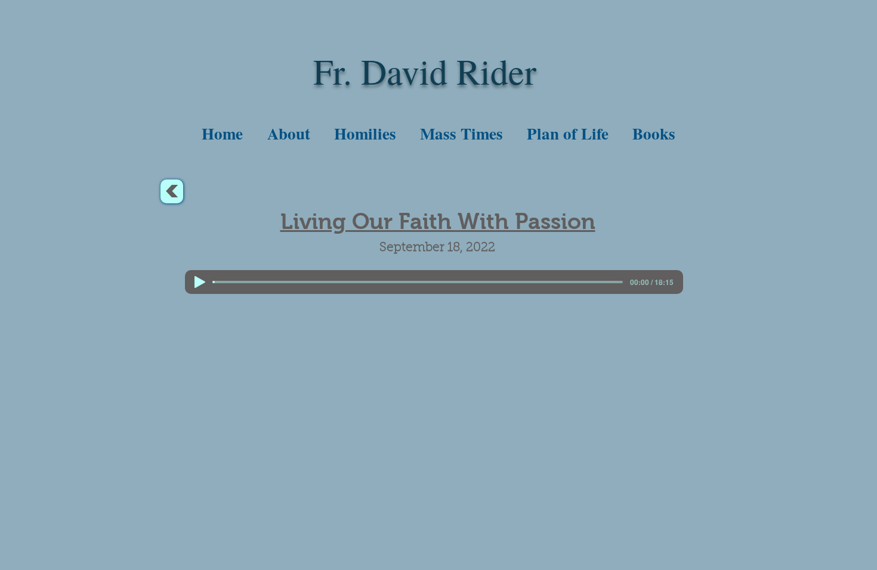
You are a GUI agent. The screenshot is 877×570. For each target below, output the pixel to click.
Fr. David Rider (424, 71)
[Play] (199, 282)
